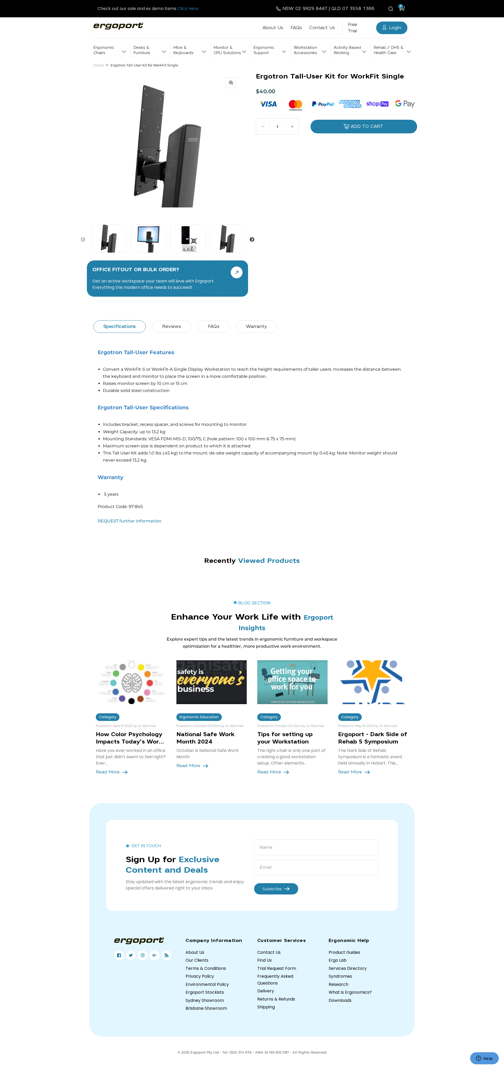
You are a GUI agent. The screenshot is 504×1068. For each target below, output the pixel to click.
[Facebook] (119, 955)
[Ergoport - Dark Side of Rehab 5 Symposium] (373, 682)
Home (98, 65)
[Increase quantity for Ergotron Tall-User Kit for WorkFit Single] (291, 126)
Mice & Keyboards (183, 50)
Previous (83, 239)
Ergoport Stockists (205, 992)
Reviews (171, 326)
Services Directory (348, 968)
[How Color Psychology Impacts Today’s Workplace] (131, 682)
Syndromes (340, 976)
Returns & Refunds (276, 999)
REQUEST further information (129, 521)
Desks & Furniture (142, 50)
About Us (272, 27)
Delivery (265, 991)
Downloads (340, 1000)
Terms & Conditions (206, 968)
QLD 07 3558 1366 (352, 8)
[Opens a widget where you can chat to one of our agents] (484, 1058)
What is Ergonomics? (350, 992)
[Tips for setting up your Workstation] (292, 682)
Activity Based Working (347, 50)
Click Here (187, 9)
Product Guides (344, 952)
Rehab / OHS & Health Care (388, 50)
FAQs (296, 27)
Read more (108, 771)
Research (338, 984)
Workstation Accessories (305, 50)
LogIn (395, 27)
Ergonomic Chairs (103, 50)
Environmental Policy (207, 984)
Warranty (256, 326)
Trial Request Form (276, 968)
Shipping (266, 1007)
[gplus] (154, 955)
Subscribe (272, 888)
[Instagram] (143, 955)
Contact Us (322, 27)
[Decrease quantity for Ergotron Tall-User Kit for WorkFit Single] (262, 126)
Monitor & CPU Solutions (227, 50)
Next (252, 239)
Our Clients (197, 960)
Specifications (119, 326)
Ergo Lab (337, 960)
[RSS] (167, 955)
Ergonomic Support (264, 50)
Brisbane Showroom (206, 1008)
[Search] (391, 9)
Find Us (264, 960)
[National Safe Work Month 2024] (211, 682)
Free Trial (352, 27)
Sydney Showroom (205, 1000)
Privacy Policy (200, 976)
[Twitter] (131, 955)
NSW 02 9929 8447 (304, 8)
